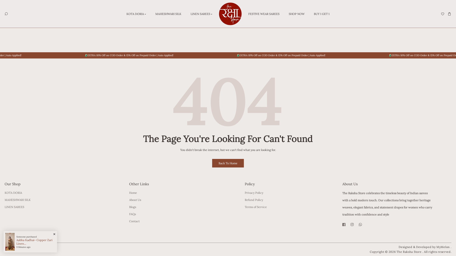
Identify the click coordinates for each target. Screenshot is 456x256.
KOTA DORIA (13, 192)
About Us (135, 200)
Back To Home (228, 163)
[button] (449, 14)
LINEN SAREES (14, 207)
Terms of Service (256, 207)
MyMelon (443, 247)
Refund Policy (254, 200)
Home (133, 192)
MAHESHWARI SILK (18, 200)
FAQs (132, 214)
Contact (134, 221)
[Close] (54, 232)
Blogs (132, 207)
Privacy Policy (254, 192)
